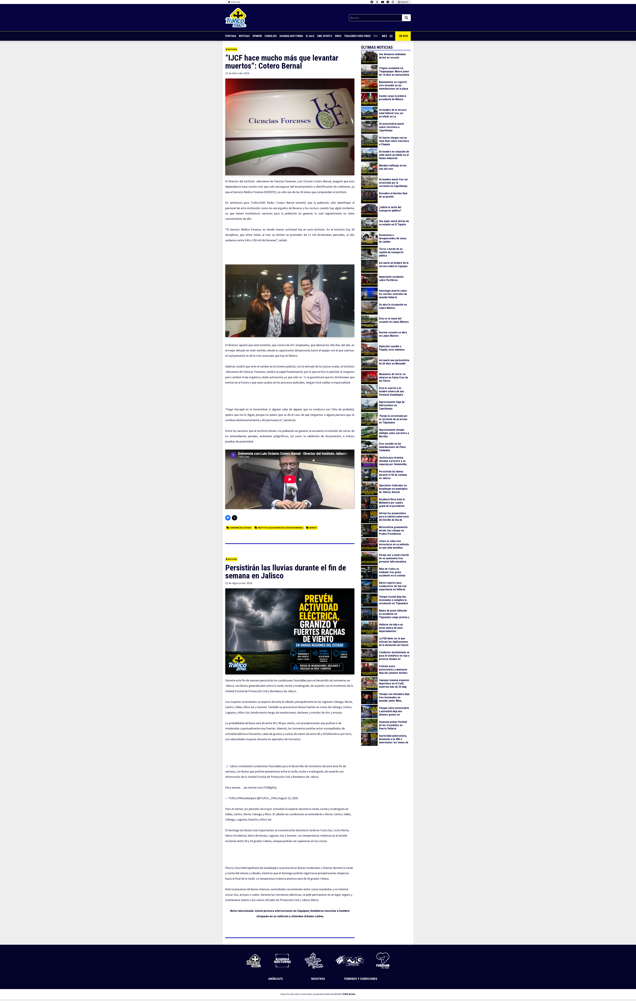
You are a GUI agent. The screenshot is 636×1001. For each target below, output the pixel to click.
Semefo (313, 527)
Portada (230, 36)
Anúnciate (275, 978)
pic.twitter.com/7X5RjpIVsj (260, 787)
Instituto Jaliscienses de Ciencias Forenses (280, 527)
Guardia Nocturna (291, 36)
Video (338, 36)
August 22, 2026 (288, 798)
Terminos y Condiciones (360, 978)
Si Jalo (310, 36)
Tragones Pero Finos (357, 36)
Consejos (271, 36)
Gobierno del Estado (240, 527)
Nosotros (318, 978)
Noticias (244, 36)
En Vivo (403, 36)
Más (384, 36)
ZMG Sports (324, 36)
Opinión (257, 36)
